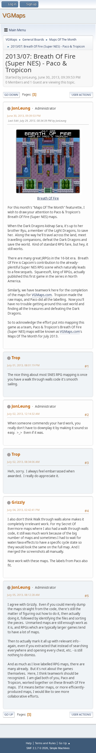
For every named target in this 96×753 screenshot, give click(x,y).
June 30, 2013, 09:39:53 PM (24, 115)
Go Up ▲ (64, 743)
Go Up (8, 714)
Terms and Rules (45, 743)
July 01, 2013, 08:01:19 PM (23, 365)
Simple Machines (59, 748)
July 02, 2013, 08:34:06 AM (23, 462)
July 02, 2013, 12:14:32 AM (23, 414)
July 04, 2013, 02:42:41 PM (23, 510)
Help (29, 743)
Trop (16, 357)
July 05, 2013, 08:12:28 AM (23, 595)
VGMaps (13, 15)
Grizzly (18, 502)
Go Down (11, 95)
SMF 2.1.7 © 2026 (37, 748)
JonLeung (21, 108)
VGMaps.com (42, 295)
